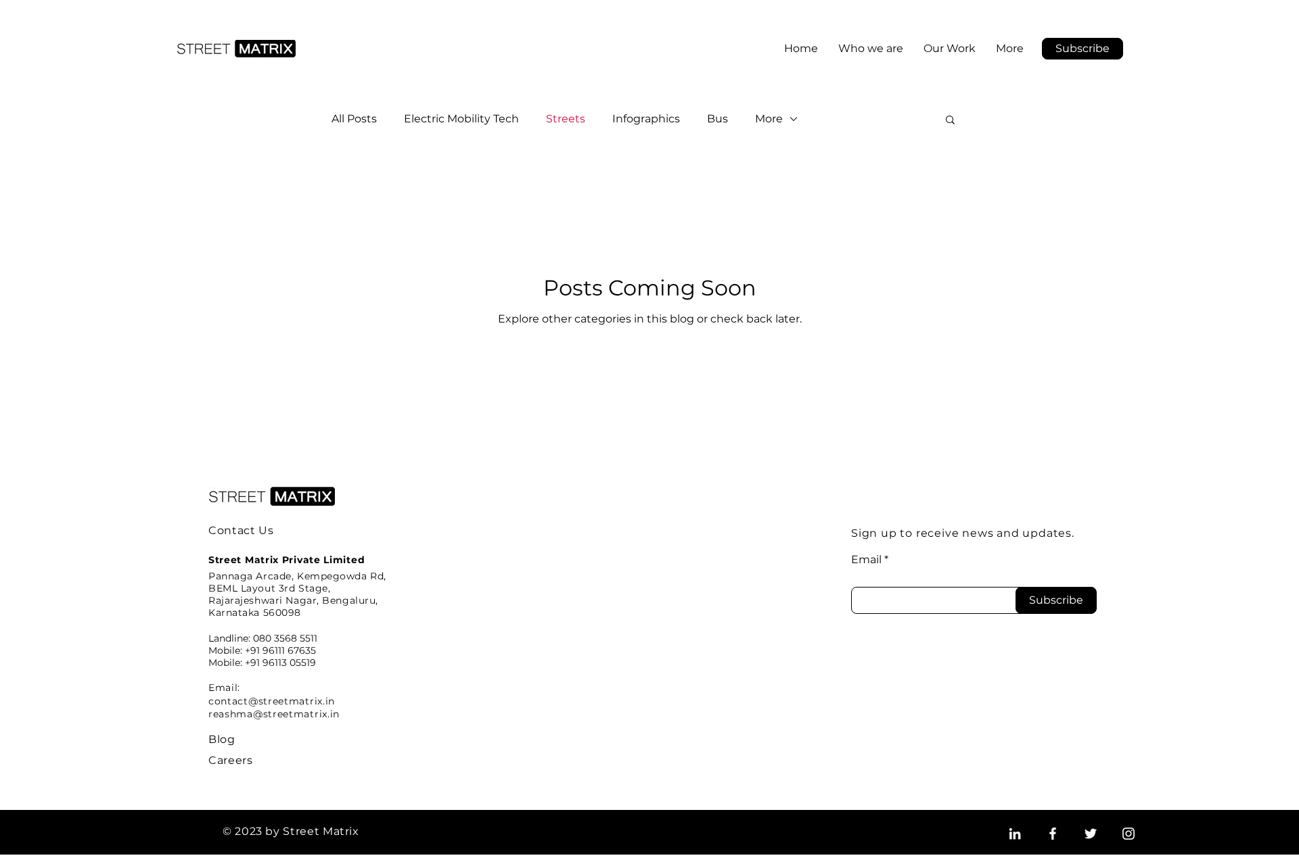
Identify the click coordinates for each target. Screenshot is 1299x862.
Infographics (646, 118)
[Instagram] (1128, 833)
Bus (717, 118)
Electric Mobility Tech (461, 118)
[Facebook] (1053, 833)
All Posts (354, 118)
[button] (1082, 48)
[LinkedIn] (1015, 833)
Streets (565, 118)
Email (866, 559)
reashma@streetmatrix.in (274, 714)
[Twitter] (1090, 833)
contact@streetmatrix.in (271, 701)
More (769, 118)
